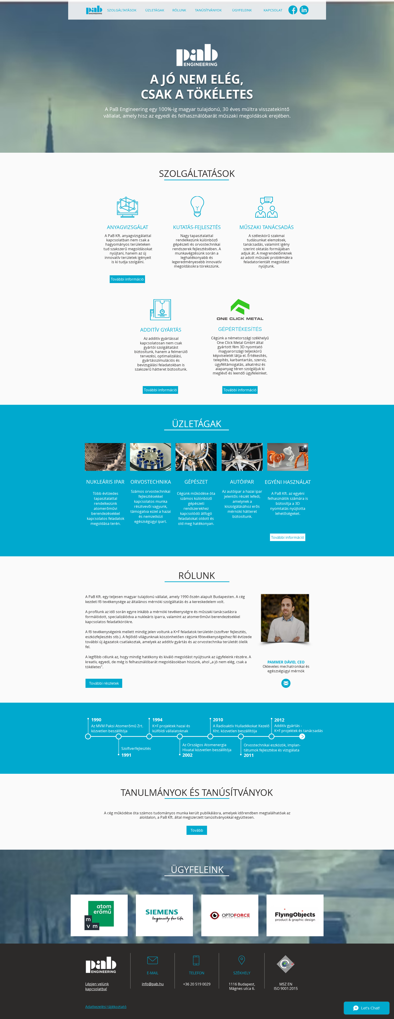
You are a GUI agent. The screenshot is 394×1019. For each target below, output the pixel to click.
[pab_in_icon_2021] (304, 9)
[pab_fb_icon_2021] (292, 9)
